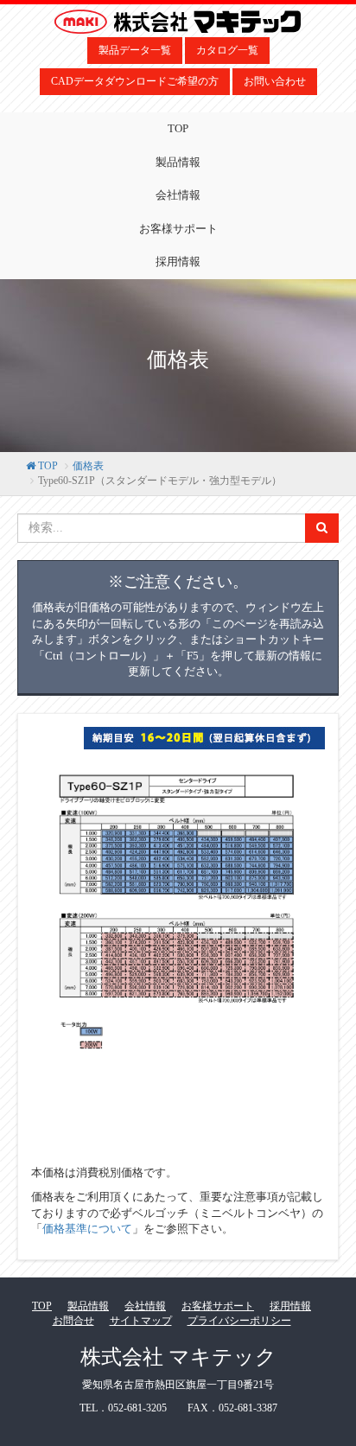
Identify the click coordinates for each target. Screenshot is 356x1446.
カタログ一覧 (227, 50)
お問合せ (73, 1321)
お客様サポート (178, 228)
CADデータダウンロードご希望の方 (135, 81)
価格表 (88, 466)
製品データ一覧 (135, 50)
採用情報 (178, 261)
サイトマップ (141, 1321)
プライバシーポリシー (239, 1321)
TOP (178, 128)
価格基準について (87, 1228)
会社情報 (178, 194)
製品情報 (178, 162)
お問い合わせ (275, 81)
